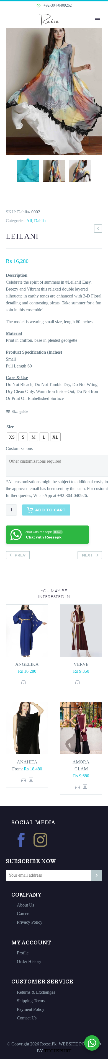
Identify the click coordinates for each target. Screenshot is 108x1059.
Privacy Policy (29, 922)
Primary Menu (97, 19)
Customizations (19, 448)
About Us (25, 905)
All (29, 220)
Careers (23, 913)
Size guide (20, 412)
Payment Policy (30, 1009)
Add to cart (50, 510)
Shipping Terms (31, 1000)
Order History (29, 961)
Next (87, 555)
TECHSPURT (57, 1050)
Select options (23, 682)
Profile (23, 953)
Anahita (27, 762)
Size (10, 426)
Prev (20, 555)
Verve (81, 664)
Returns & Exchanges (36, 992)
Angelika (27, 664)
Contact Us (27, 1018)
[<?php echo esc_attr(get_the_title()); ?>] (31, 682)
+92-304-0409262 (57, 5)
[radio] (12, 437)
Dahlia (40, 220)
